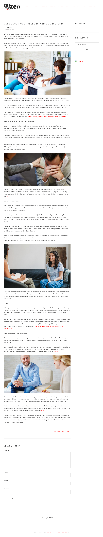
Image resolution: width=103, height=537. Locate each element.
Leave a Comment (58, 431)
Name (6, 472)
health (56, 352)
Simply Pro (50, 532)
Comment (8, 450)
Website (6, 489)
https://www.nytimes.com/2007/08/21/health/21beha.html (47, 117)
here (8, 196)
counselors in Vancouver (59, 238)
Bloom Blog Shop (62, 532)
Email (6, 480)
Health (68, 431)
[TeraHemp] (79, 61)
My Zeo (12, 7)
